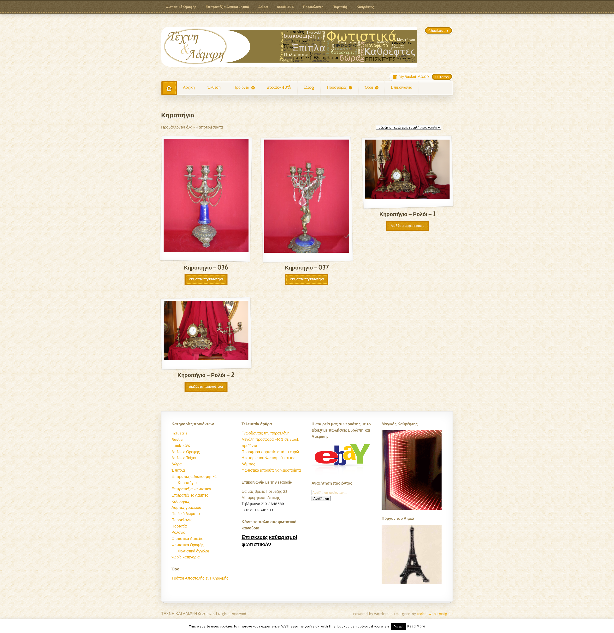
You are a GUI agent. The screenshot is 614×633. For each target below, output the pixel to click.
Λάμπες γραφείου (186, 507)
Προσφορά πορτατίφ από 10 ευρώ (270, 452)
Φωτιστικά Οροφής (181, 7)
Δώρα (263, 7)
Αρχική (189, 88)
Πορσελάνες (313, 7)
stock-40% (285, 7)
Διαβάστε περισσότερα (206, 279)
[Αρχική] (169, 88)
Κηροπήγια (187, 483)
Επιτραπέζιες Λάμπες (189, 495)
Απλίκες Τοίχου (184, 458)
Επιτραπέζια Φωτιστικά (191, 489)
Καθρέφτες (365, 7)
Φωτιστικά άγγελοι (193, 551)
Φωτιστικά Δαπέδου (188, 538)
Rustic (177, 439)
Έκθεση (214, 88)
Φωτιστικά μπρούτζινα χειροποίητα (271, 470)
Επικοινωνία (401, 88)
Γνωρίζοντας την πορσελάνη (265, 433)
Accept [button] (398, 626)
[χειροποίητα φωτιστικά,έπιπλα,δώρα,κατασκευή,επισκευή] (289, 47)
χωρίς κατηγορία (185, 557)
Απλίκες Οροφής (185, 452)
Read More (416, 626)
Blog (309, 88)
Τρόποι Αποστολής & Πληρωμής (199, 578)
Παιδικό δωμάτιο (185, 513)
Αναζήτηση (321, 498)
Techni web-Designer (435, 613)
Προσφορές (337, 88)
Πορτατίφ (340, 7)
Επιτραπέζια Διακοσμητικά (227, 7)
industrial (180, 433)
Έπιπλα (178, 470)
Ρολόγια (178, 532)
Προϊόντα (241, 88)
